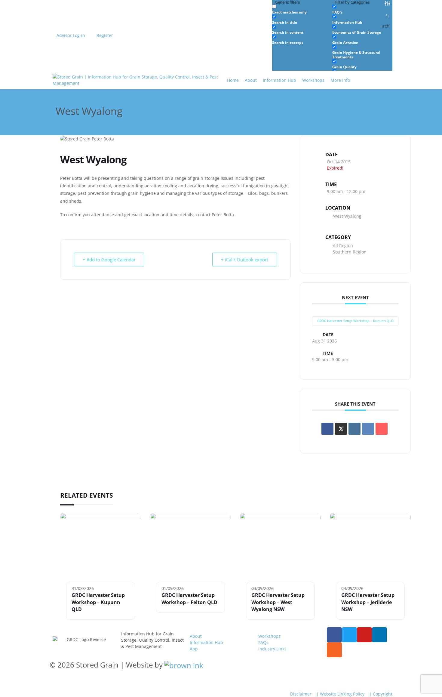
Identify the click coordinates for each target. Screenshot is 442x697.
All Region (343, 245)
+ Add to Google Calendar (109, 259)
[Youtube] (364, 634)
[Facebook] (334, 634)
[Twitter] (349, 634)
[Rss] (334, 649)
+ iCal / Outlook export (244, 259)
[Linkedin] (354, 429)
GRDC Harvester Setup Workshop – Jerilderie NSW (367, 602)
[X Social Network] (341, 429)
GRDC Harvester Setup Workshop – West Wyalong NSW (278, 602)
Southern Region (350, 252)
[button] (343, 80)
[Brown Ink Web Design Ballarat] (183, 665)
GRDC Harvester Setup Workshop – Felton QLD (189, 598)
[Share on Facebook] (327, 429)
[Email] (382, 429)
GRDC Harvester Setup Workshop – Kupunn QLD (355, 320)
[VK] (368, 429)
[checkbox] (302, 9)
